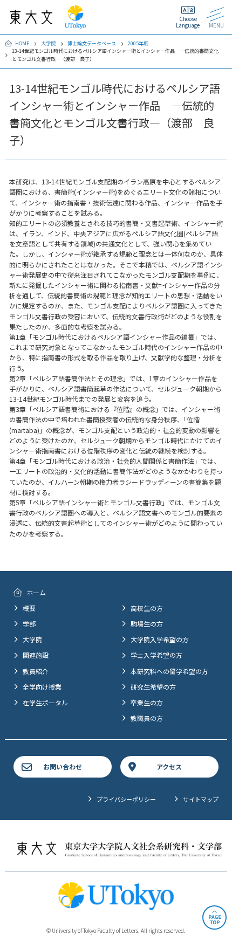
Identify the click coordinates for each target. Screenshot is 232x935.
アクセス (169, 766)
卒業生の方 (147, 702)
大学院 (48, 43)
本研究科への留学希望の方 (169, 671)
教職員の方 (147, 718)
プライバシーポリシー (126, 799)
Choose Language (188, 22)
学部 (29, 623)
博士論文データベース (91, 43)
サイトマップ (201, 799)
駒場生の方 (147, 623)
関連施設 (36, 654)
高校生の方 (147, 608)
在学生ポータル (45, 702)
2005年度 (138, 43)
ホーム (36, 592)
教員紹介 (36, 671)
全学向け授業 (42, 686)
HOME (22, 43)
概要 (29, 608)
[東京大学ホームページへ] (75, 24)
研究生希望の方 (153, 686)
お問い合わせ (62, 766)
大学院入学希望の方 (160, 639)
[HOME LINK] (31, 19)
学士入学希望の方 (156, 654)
